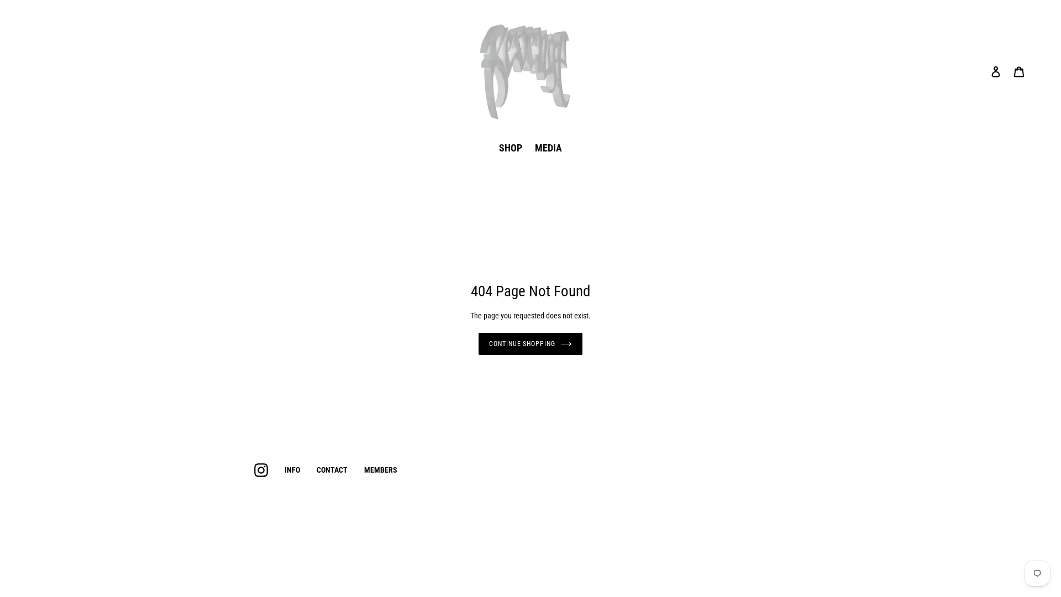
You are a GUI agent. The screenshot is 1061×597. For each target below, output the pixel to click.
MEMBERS (380, 469)
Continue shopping (522, 344)
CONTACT (332, 469)
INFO (292, 469)
